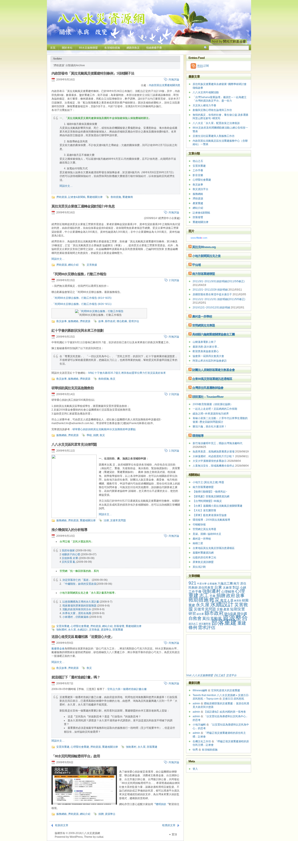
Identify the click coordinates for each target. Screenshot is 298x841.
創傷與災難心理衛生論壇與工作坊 (212, 110)
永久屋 (72, 629)
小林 (243, 587)
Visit (211, 675)
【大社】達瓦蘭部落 (204, 510)
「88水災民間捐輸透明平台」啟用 (75, 756)
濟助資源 (61, 197)
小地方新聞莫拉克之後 (206, 256)
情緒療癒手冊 (154, 47)
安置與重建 (62, 626)
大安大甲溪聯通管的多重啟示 (210, 460)
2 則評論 (174, 280)
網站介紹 (73, 264)
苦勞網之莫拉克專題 (204, 529)
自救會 (195, 618)
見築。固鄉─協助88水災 (207, 533)
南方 (236, 583)
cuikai (99, 836)
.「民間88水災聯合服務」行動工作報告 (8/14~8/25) (81, 297)
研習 (192, 614)
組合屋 (200, 614)
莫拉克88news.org (204, 247)
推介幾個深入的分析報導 (69, 530)
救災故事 (61, 321)
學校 (89, 435)
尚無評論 (174, 79)
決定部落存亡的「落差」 (76, 579)
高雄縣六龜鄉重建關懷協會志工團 (213, 334)
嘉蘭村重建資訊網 (203, 552)
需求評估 (133, 321)
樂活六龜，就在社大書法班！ (210, 426)
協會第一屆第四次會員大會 (208, 356)
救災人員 (226, 600)
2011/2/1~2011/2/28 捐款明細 (210, 289)
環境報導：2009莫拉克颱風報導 (211, 519)
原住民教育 (206, 587)
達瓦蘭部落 (205, 623)
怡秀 (195, 749)
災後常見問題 (118, 520)
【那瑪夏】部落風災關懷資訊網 (211, 496)
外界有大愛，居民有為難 (76, 613)
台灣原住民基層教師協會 (207, 387)
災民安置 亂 (68, 561)
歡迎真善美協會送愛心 (206, 351)
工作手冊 (198, 170)
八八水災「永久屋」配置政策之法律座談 (216, 123)
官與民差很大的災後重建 (225, 690)
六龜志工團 (225, 583)
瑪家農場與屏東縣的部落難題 (79, 605)
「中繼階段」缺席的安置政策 (79, 583)
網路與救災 (133, 47)
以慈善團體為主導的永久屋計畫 (80, 601)
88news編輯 (200, 690)
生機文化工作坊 (202, 741)
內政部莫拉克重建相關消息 (164, 85)
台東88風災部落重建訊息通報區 (212, 379)
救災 (112, 378)
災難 (220, 609)
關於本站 (67, 47)
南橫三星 (198, 543)
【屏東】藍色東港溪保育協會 (210, 515)
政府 (230, 595)
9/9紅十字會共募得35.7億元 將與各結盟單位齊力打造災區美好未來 (127, 372)
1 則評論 (174, 450)
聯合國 (242, 613)
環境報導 (198, 435)
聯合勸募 (122, 321)
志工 (204, 595)
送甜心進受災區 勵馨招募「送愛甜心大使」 (82, 637)
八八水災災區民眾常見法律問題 (74, 444)
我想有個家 (68, 550)
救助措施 (116, 197)
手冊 (212, 596)
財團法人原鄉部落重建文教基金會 (213, 370)
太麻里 (227, 587)
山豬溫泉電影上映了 (204, 341)
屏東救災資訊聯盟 (203, 562)
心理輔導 (227, 591)
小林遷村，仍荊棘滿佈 (75, 616)
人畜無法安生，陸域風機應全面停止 (214, 465)
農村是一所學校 (202, 316)
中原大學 (202, 583)
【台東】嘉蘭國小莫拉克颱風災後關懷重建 (217, 505)
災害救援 (92, 264)
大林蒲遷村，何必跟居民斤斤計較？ (214, 456)
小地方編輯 (199, 724)
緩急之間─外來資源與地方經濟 (211, 413)
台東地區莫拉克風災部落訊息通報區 (214, 548)
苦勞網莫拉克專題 (203, 325)
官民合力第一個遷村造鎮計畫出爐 (127, 689)
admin (196, 703)
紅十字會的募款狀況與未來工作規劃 (77, 330)
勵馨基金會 (58, 648)
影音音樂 (198, 175)
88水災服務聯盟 (88, 47)
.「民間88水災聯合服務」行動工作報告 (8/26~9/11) (81, 304)
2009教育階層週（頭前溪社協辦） (213, 404)
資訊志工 (193, 623)
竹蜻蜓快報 (199, 524)
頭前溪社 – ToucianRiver (207, 396)
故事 (101, 321)
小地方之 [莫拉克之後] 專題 (208, 482)
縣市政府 (110, 321)
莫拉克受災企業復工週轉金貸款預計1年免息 (83, 206)
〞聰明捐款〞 (161, 804)
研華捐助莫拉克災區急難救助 (72, 388)
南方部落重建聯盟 (203, 273)
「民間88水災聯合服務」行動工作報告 (78, 274)
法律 (106, 520)
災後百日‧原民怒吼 (233, 698)
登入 (195, 768)
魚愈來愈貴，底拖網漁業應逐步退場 (214, 451)
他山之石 (198, 161)
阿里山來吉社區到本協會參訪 (210, 360)
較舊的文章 (168, 825)
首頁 (52, 47)
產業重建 (198, 203)
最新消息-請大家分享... (206, 346)
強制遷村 (61, 629)
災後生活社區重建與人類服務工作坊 (214, 136)
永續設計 (82, 629)
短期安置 (237, 609)
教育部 (237, 600)
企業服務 (212, 583)
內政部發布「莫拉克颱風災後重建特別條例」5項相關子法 (92, 73)
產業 (226, 609)
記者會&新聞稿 (77, 197)
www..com (199, 237)
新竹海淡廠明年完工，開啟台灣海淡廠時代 (217, 443)
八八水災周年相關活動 (206, 92)
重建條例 (127, 197)
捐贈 (95, 435)
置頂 (174, 834)
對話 (236, 587)
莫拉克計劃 (199, 566)
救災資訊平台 (200, 189)
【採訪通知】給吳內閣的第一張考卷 (225, 711)
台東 (218, 587)
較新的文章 (61, 825)
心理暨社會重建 (80, 626)
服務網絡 (73, 321)
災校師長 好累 (70, 558)
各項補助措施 (112, 47)
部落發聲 (119, 626)
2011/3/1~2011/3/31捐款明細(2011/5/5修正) (219, 281)
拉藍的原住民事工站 (204, 557)
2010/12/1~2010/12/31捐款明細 (211, 307)
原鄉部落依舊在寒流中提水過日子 (212, 294)
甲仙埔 (196, 265)
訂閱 (203, 65)
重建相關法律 (95, 197)
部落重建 (118, 629)
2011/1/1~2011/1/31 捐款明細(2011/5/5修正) (219, 299)
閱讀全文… (66, 185)
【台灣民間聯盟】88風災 (207, 501)
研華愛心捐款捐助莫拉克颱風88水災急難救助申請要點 (104, 429)
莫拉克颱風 (212, 618)
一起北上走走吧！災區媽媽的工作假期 (215, 408)
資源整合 (106, 629)
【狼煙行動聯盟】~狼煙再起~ (210, 491)
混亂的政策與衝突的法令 (76, 609)
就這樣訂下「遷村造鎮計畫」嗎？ (75, 677)
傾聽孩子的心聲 (71, 554)
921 (192, 582)
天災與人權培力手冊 (204, 105)
